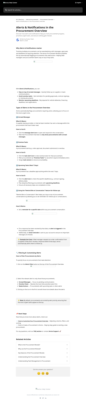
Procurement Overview (46, 19)
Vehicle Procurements (32, 19)
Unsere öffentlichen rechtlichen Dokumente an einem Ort (43, 395)
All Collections (20, 19)
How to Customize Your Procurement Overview (33, 321)
